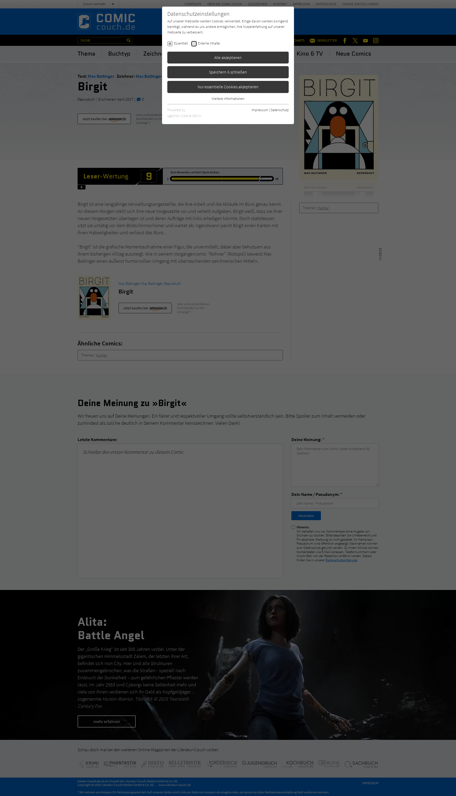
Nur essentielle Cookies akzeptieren (228, 86)
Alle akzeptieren (228, 57)
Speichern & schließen (228, 72)
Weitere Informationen (228, 98)
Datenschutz (279, 110)
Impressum (259, 110)
